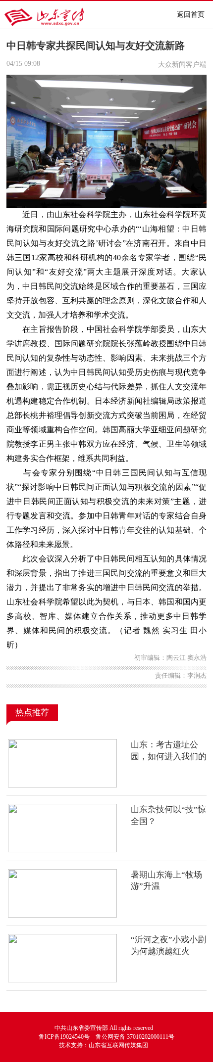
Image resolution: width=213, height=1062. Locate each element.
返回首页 (191, 14)
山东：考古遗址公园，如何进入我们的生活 (169, 756)
